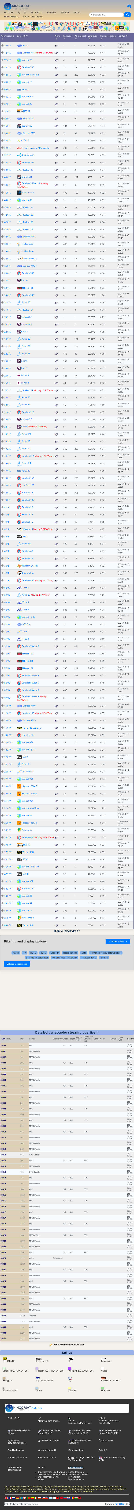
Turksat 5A (28, 309)
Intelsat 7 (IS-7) (29, 749)
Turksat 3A (28, 222)
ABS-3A (26, 624)
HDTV (33, 953)
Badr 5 (24, 331)
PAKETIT (65, 12)
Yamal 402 (27, 125)
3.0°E (6, 558)
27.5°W (7, 779)
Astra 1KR (26, 463)
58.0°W (7, 910)
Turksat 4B (28, 169)
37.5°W (7, 844)
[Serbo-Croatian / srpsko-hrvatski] (68, 1497)
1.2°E (6, 580)
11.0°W (7, 705)
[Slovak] (46, 1497)
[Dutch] (13, 1497)
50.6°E (7, 185)
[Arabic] (57, 1497)
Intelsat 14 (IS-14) (30, 866)
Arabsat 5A (26, 317)
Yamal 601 (27, 177)
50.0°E (7, 169)
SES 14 (26, 873)
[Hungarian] (76, 1497)
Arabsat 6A (26, 324)
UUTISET (8, 12)
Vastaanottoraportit (47, 1450)
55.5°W (7, 903)
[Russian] (65, 1497)
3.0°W (7, 624)
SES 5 (25, 536)
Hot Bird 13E (28, 734)
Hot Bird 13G (28, 492)
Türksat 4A (28, 207)
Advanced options (118, 941)
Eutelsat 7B (27, 514)
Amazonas (27, 830)
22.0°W (7, 757)
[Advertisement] (67, 1003)
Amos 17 (26, 470)
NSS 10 (26, 844)
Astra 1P (26, 441)
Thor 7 (26, 587)
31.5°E (7, 302)
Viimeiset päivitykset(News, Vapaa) (49, 1431)
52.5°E (7, 140)
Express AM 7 (29, 236)
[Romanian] (72, 1497)
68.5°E (7, 74)
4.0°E (6, 551)
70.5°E (7, 67)
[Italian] (35, 1497)
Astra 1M (26, 434)
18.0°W (7, 742)
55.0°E (7, 126)
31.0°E (7, 309)
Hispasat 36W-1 (29, 822)
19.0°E (7, 463)
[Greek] (50, 1497)
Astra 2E (26, 338)
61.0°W (7, 918)
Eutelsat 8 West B (30, 690)
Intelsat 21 (27, 910)
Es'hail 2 (25, 375)
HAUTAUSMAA (11, 16)
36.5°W (7, 837)
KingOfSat (119, 1504)
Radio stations (70, 953)
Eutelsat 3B (27, 558)
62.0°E (7, 104)
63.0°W (7, 925)
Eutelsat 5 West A (30, 696)
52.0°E (7, 147)
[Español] (32, 1497)
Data (83, 953)
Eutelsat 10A (28, 713)
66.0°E (7, 82)
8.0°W (7, 682)
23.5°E (7, 397)
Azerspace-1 (28, 192)
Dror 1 (26, 631)
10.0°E (7, 500)
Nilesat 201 (27, 668)
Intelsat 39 (27, 103)
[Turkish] (61, 1497)
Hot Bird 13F (28, 485)
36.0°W (7, 822)
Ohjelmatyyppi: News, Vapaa (51, 1474)
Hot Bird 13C (28, 888)
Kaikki (16, 953)
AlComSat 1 (28, 771)
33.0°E (7, 295)
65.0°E (7, 89)
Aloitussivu (36, 1408)
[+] (19, 12)
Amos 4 (25, 89)
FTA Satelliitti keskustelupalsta (76, 1478)
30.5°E (7, 317)
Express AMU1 (30, 265)
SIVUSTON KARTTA (32, 16)
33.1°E (7, 287)
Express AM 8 (29, 720)
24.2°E (7, 390)
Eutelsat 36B (28, 162)
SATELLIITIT (36, 12)
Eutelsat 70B (28, 67)
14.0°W (7, 720)
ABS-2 (25, 45)
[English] (6, 1497)
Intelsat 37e (27, 742)
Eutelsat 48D (28, 837)
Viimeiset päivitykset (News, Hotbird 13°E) (79, 1431)
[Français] (10, 1497)
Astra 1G (26, 302)
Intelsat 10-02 (28, 616)
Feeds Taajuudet (76, 1472)
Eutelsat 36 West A (31, 183)
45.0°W (7, 866)
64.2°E (7, 96)
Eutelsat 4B (27, 551)
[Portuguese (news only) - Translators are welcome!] (28, 1497)
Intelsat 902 (27, 881)
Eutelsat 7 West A (30, 675)
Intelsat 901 (27, 778)
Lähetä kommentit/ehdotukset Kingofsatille (109, 1420)
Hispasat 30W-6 (29, 793)
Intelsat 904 (27, 800)
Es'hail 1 (25, 382)
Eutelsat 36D (28, 273)
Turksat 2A (28, 390)
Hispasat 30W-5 (29, 786)
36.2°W (7, 830)
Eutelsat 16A (28, 477)
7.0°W (7, 653)
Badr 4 (24, 280)
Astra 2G (26, 346)
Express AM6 (29, 133)
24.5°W (7, 764)
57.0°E (7, 111)
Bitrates (104, 958)
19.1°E (7, 456)
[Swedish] (21, 1497)
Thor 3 (26, 638)
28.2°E (7, 339)
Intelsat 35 (27, 815)
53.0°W (7, 896)
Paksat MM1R (30, 258)
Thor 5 (26, 602)
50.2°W (7, 888)
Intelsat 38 (27, 200)
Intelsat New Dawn (31, 808)
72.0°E (7, 60)
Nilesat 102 (27, 653)
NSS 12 (26, 111)
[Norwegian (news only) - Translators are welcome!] (24, 1497)
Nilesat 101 (27, 287)
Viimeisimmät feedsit (78, 1474)
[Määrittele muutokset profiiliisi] (129, 6)
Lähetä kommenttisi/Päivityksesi (69, 1345)
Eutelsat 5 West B (30, 646)
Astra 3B (26, 404)
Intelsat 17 (27, 81)
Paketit (102, 1450)
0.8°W (7, 587)
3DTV (43, 953)
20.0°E (7, 419)
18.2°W (7, 749)
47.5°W (7, 874)
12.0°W (7, 713)
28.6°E (7, 331)
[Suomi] (54, 1497)
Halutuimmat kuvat (47, 1457)
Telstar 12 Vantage (32, 727)
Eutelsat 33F (28, 295)
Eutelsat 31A (28, 456)
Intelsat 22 (27, 60)
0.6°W (7, 595)
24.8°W (7, 771)
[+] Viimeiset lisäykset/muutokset (106, 953)
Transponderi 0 (88, 958)
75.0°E (7, 45)
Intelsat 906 (27, 96)
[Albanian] (79, 1497)
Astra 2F (26, 353)
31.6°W (7, 808)
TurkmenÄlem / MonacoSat (37, 147)
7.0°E (6, 514)
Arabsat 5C (26, 419)
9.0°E (6, 507)
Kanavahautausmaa (17, 1457)
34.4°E (7, 280)
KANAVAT (51, 12)
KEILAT (77, 12)
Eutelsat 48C (28, 580)
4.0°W (7, 631)
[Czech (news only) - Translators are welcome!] (43, 1497)
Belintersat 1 (28, 155)
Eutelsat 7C (27, 521)
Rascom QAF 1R (30, 565)
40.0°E (7, 236)
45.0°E (7, 200)
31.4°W (7, 800)
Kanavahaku (107, 1440)
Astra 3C (26, 397)
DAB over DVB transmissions (15, 1468)
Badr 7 (24, 368)
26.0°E (7, 361)
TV (24, 953)
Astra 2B (26, 594)
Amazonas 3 (28, 917)
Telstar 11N (28, 852)
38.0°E (7, 258)
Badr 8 (24, 360)
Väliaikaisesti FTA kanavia (64, 958)
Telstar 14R (28, 925)
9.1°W (7, 698)
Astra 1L (26, 764)
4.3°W (7, 639)
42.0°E (7, 207)
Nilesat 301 (27, 660)
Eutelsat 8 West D (30, 682)
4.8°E (6, 536)
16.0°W (7, 735)
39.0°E (7, 244)
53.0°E (7, 133)
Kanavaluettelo (75, 1450)
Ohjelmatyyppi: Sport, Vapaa (51, 1472)
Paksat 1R (28, 529)
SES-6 (25, 859)
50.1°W (7, 881)
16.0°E (7, 478)
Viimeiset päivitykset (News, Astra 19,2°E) (110, 1431)
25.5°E (7, 383)
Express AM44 (29, 705)
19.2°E (7, 434)
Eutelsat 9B (27, 507)
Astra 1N (26, 448)
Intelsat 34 (27, 903)
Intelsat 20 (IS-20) (30, 74)
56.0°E (7, 118)
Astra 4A (26, 543)
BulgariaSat (28, 573)
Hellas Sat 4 (28, 251)
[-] (25, 12)
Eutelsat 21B (28, 412)
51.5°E (7, 155)
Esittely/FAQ (13, 1418)
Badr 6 (24, 426)
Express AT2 (29, 118)
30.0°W (7, 786)
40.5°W (7, 859)
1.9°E (6, 573)
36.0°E (7, 266)
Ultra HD (55, 953)
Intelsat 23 (27, 895)
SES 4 (25, 756)
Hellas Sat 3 (28, 243)
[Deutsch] (17, 1497)
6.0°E (6, 529)
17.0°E (7, 470)
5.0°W (7, 646)
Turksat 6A (28, 229)
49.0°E (7, 177)
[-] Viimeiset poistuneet (37, 958)
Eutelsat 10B (28, 499)
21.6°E (7, 412)
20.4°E (7, 426)
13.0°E (7, 485)
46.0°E (7, 192)
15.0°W (7, 727)
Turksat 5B (28, 214)
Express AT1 (29, 52)
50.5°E (7, 162)
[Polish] (39, 1497)
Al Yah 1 (25, 140)
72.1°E (7, 52)
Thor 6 (26, 609)
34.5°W (7, 815)
